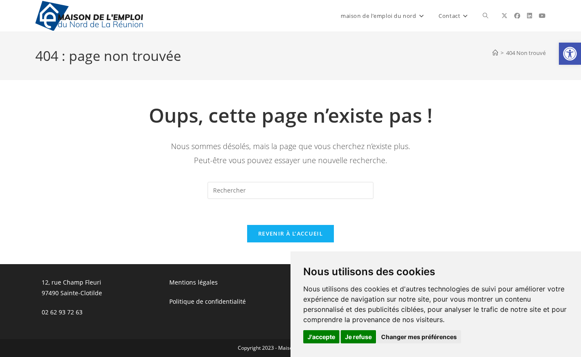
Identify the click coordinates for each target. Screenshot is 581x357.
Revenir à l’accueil (290, 233)
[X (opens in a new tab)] (504, 16)
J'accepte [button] (321, 336)
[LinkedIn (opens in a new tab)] (529, 16)
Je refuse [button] (358, 336)
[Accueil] (495, 53)
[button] (570, 54)
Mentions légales (193, 282)
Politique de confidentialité (207, 301)
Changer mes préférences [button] (419, 336)
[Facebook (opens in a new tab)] (517, 16)
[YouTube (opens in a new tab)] (542, 16)
